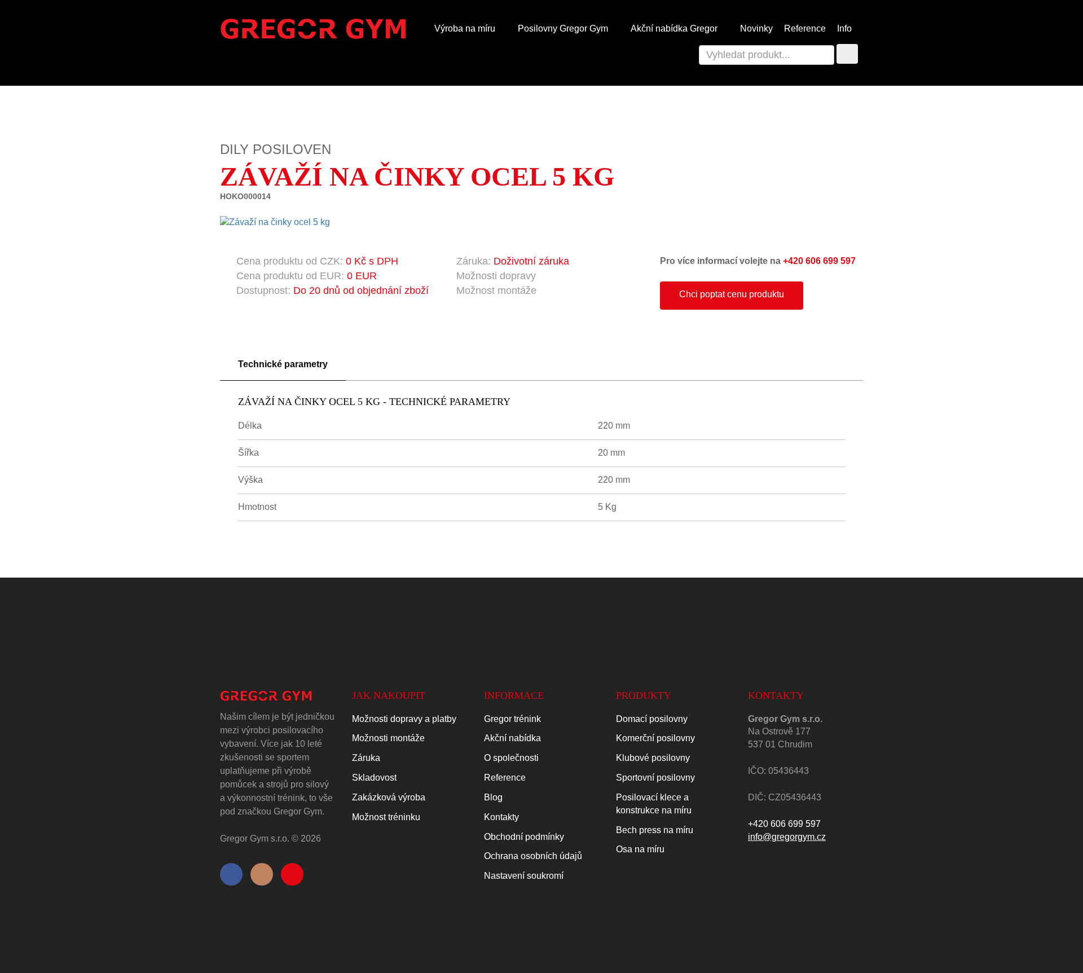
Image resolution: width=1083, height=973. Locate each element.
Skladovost (374, 777)
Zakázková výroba (388, 797)
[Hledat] (847, 54)
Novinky (756, 28)
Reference (805, 28)
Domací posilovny (652, 719)
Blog (493, 797)
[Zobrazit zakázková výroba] (405, 261)
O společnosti (511, 758)
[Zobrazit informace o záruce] (576, 261)
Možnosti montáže (388, 738)
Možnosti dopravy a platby (404, 719)
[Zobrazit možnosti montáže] (543, 290)
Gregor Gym (564, 28)
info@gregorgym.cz (787, 837)
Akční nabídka (512, 738)
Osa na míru (640, 849)
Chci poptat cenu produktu (731, 294)
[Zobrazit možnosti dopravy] (543, 275)
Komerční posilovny (655, 738)
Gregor (675, 28)
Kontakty (501, 817)
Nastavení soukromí (523, 875)
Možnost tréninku (386, 817)
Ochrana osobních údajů (533, 856)
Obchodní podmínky (524, 837)
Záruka (366, 758)
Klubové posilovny (653, 758)
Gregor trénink (512, 719)
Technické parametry (283, 364)
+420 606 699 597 (819, 261)
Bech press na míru (654, 830)
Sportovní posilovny (655, 777)
